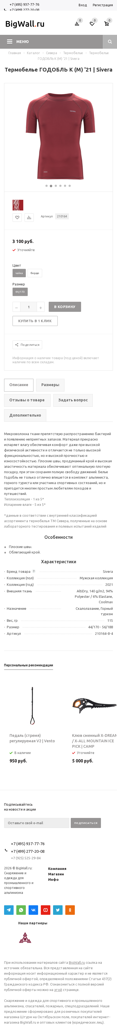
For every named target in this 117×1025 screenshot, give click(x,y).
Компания (57, 868)
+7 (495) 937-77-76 (24, 4)
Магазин (56, 874)
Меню (22, 41)
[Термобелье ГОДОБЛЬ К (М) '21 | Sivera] (58, 181)
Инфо (53, 879)
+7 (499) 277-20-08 (24, 10)
